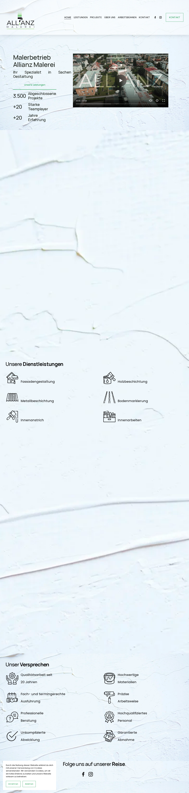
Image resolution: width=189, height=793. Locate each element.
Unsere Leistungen (34, 85)
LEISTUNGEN (81, 17)
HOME (67, 17)
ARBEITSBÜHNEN (127, 17)
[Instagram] (160, 17)
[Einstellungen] (157, 100)
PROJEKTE (96, 17)
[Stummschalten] (150, 100)
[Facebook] (155, 17)
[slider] (121, 104)
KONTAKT (144, 17)
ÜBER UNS (109, 17)
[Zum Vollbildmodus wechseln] (163, 100)
